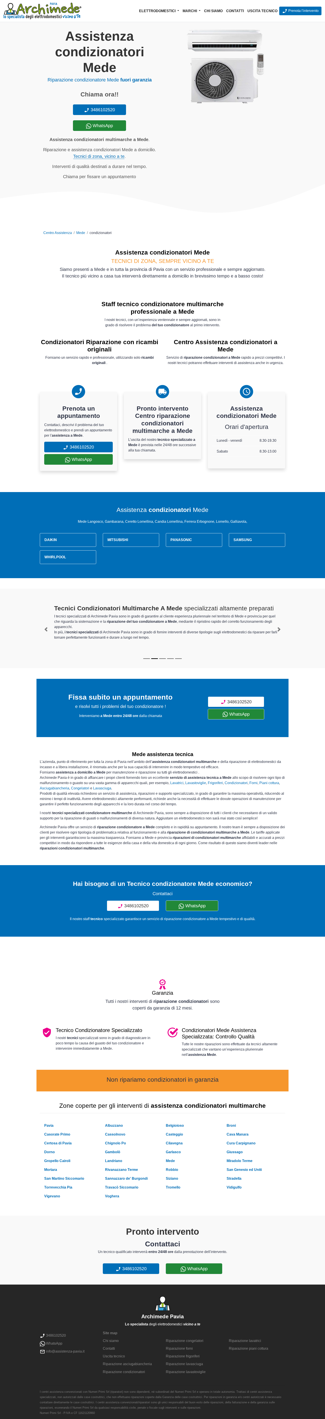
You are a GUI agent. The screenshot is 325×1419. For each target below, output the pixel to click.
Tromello (173, 1187)
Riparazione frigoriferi (183, 1356)
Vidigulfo (234, 1187)
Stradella (234, 1178)
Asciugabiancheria (54, 788)
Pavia (49, 1125)
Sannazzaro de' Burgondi (126, 1178)
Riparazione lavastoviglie (186, 1372)
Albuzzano (114, 1125)
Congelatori (80, 788)
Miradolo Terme (239, 1161)
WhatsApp (102, 125)
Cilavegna (174, 1143)
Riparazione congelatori (184, 1341)
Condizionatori (236, 783)
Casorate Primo (57, 1134)
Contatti (235, 11)
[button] (46, 629)
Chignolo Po (115, 1143)
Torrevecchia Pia (58, 1187)
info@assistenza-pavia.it (64, 1351)
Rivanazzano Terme (121, 1170)
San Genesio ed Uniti (244, 1170)
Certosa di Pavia (58, 1143)
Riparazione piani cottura (248, 1348)
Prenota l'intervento (303, 11)
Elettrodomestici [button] (157, 11)
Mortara (50, 1170)
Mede (80, 233)
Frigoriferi (215, 783)
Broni (231, 1125)
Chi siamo (213, 11)
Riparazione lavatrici (245, 1341)
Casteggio (174, 1134)
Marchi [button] (190, 11)
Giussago (235, 1152)
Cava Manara (238, 1134)
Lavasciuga (102, 788)
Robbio (172, 1170)
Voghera (112, 1196)
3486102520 (102, 109)
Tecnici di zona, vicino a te (98, 156)
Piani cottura (269, 783)
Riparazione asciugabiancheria (127, 1364)
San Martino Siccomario (64, 1178)
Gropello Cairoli (57, 1161)
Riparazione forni (179, 1348)
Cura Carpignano (241, 1143)
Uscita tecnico (262, 11)
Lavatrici (177, 783)
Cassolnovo (115, 1134)
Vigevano (52, 1196)
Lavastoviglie (195, 783)
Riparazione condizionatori (124, 1372)
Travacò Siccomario (121, 1187)
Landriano (113, 1161)
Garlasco (173, 1152)
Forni (253, 783)
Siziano (172, 1178)
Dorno (49, 1152)
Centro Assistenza (57, 233)
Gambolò (112, 1152)
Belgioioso (175, 1125)
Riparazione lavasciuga (184, 1364)
